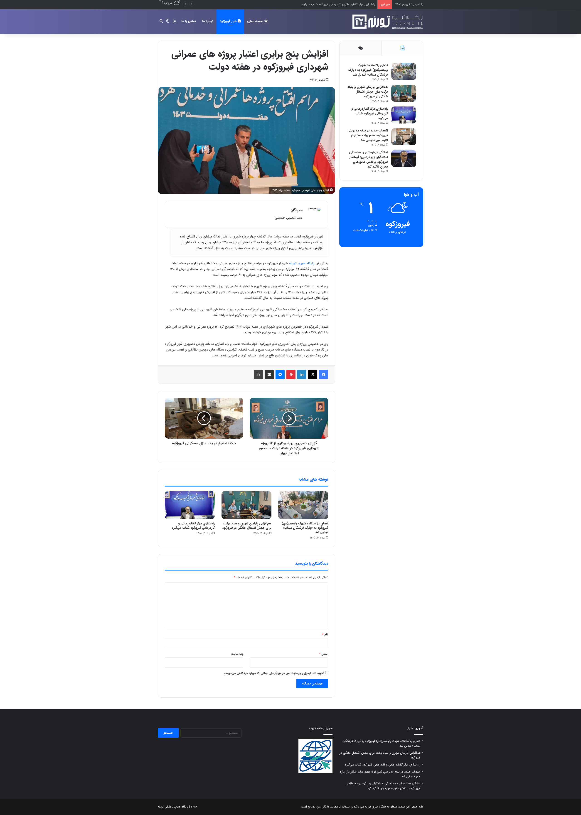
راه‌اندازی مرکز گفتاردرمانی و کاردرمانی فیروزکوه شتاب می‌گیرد (193, 525)
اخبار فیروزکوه (229, 21)
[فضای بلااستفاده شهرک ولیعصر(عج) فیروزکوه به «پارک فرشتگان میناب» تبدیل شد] (303, 505)
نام (325, 634)
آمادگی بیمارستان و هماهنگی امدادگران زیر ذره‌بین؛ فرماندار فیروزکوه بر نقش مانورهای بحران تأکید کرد (368, 159)
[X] (312, 374)
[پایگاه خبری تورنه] (387, 21)
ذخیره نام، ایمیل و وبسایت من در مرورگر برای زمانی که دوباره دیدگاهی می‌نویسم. (273, 673)
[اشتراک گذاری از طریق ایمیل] (269, 374)
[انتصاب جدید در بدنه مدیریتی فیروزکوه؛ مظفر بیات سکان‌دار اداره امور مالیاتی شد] (403, 136)
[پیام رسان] (280, 374)
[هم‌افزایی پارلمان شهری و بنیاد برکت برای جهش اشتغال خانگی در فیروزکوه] (246, 505)
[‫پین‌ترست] (290, 374)
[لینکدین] (301, 374)
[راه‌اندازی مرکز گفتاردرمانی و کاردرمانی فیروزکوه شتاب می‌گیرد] (190, 505)
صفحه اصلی (255, 21)
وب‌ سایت (237, 654)
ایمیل (323, 654)
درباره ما (207, 21)
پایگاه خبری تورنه (302, 263)
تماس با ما (188, 21)
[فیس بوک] (323, 374)
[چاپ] (258, 374)
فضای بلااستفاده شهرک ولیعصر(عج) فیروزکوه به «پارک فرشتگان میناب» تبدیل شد (305, 528)
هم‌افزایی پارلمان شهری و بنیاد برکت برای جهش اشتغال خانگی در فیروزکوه (246, 525)
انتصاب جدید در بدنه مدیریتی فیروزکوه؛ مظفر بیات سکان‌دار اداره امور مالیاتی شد (326, 4)
